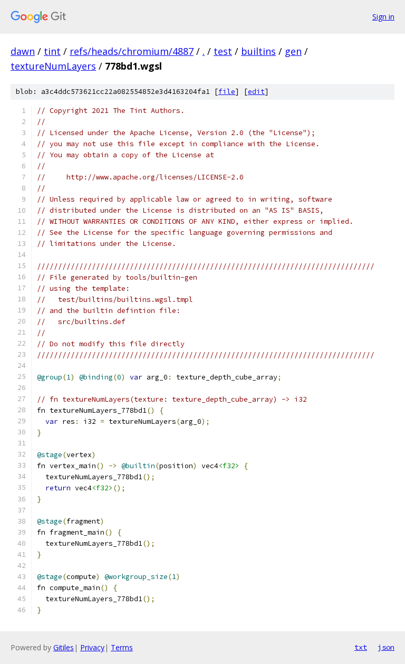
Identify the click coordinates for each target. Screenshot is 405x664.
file (226, 91)
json (386, 647)
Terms (122, 647)
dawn (23, 51)
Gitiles (63, 647)
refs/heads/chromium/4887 (132, 51)
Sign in (383, 17)
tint (52, 51)
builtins (258, 51)
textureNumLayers (53, 66)
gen (293, 51)
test (223, 51)
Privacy (92, 647)
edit (256, 91)
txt (360, 647)
